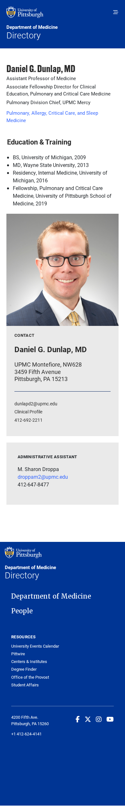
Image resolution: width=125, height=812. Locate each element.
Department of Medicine (51, 596)
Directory (32, 32)
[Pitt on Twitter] (88, 719)
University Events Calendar (35, 646)
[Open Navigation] (115, 12)
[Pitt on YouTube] (110, 719)
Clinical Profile (28, 412)
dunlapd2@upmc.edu (35, 404)
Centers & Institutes (29, 661)
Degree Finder (24, 669)
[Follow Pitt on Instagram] (99, 719)
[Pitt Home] (62, 15)
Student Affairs (25, 685)
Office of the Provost (30, 677)
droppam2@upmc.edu (43, 476)
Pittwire (18, 654)
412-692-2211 (28, 420)
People (22, 611)
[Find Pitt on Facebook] (78, 719)
